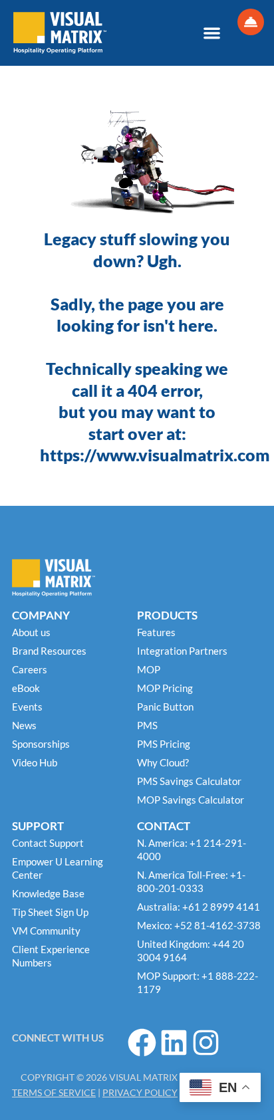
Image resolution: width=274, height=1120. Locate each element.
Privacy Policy (140, 1092)
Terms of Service (54, 1092)
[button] (212, 33)
